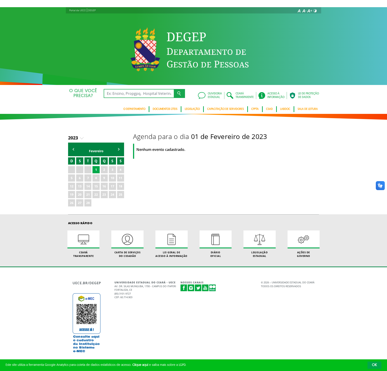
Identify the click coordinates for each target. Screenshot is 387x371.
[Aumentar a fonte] (309, 10)
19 (71, 194)
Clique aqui (140, 365)
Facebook (184, 287)
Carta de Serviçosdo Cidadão (127, 254)
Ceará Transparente (83, 254)
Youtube (205, 287)
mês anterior (73, 149)
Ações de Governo (303, 254)
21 (88, 194)
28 (88, 203)
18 (120, 186)
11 (120, 178)
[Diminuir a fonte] (304, 10)
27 (80, 203)
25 (120, 194)
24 (112, 194)
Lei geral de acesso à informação (171, 254)
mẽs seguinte (118, 149)
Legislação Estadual (259, 254)
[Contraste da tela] (315, 10)
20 (80, 194)
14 (88, 186)
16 (104, 186)
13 (80, 186)
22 (96, 194)
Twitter (198, 287)
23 (104, 194)
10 (112, 178)
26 (71, 203)
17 (112, 186)
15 (96, 186)
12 (71, 186)
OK (374, 365)
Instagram (191, 287)
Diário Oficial (215, 254)
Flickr (212, 287)
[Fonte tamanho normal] (299, 10)
